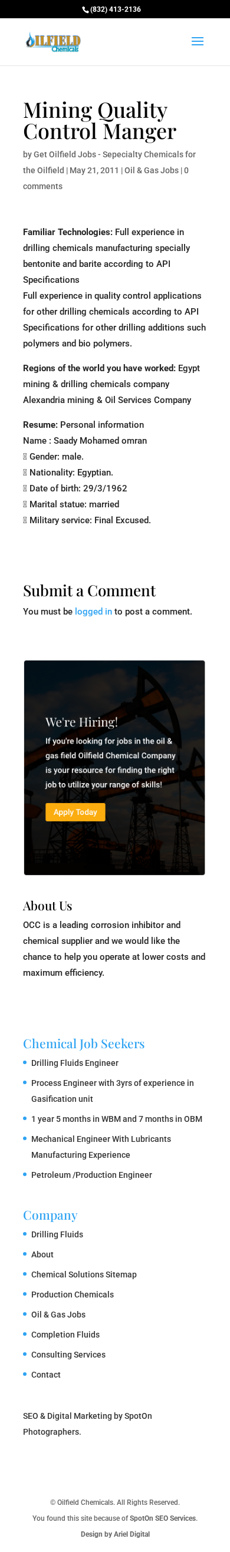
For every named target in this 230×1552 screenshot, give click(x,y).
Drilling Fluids (57, 1234)
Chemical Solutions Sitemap (84, 1274)
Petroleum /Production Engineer (91, 1175)
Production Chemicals (72, 1294)
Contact (46, 1374)
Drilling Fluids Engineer (75, 1063)
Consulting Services (68, 1354)
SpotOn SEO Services (163, 1518)
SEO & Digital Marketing (67, 1416)
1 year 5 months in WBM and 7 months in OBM (116, 1119)
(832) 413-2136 (115, 9)
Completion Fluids (65, 1334)
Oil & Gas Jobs (151, 170)
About (42, 1254)
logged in (93, 611)
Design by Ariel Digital (115, 1534)
